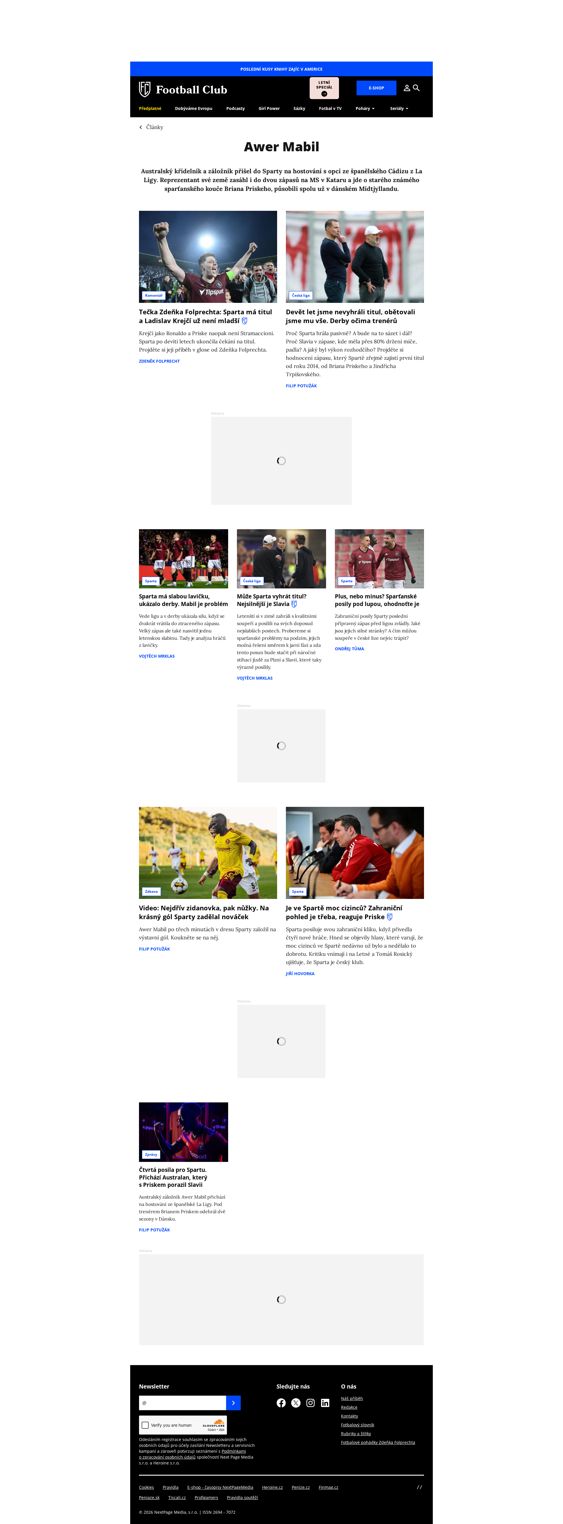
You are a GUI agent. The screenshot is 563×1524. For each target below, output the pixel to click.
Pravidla (171, 1487)
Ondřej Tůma (349, 648)
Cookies (146, 1487)
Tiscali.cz (177, 1497)
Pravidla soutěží (242, 1497)
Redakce (349, 1407)
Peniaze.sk (149, 1497)
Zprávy (151, 1154)
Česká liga (301, 295)
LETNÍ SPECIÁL (324, 85)
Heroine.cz (272, 1487)
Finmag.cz (328, 1487)
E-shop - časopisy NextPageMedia (220, 1487)
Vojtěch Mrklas (157, 656)
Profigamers (206, 1497)
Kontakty (349, 1416)
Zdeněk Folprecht (159, 361)
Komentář (153, 295)
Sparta (151, 580)
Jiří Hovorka (300, 973)
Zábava (151, 891)
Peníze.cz (301, 1487)
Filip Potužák (301, 385)
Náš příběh (352, 1398)
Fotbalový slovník (357, 1425)
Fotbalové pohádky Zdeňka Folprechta (378, 1442)
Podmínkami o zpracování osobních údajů (192, 1454)
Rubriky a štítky (356, 1433)
